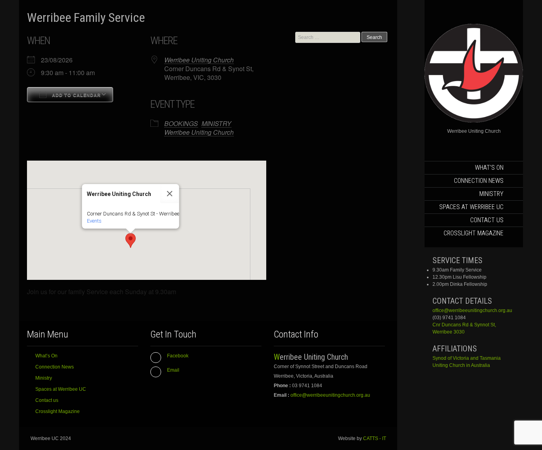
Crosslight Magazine (474, 233)
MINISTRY (216, 123)
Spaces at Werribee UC (471, 207)
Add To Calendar (75, 95)
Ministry (491, 194)
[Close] (169, 193)
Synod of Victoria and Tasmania (466, 358)
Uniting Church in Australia (461, 365)
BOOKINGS (181, 123)
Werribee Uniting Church (199, 59)
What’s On (489, 167)
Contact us (487, 220)
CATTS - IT (374, 438)
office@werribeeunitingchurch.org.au (472, 310)
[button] (130, 240)
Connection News (479, 180)
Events (94, 221)
